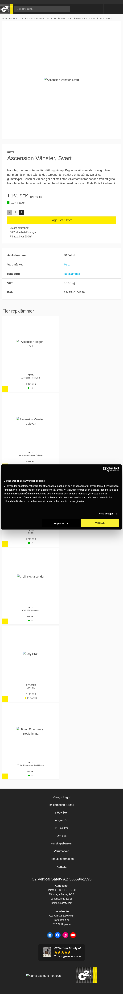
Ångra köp (61, 820)
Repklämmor (72, 273)
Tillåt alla (100, 523)
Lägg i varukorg (61, 220)
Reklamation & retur (61, 805)
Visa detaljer (106, 513)
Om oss (61, 835)
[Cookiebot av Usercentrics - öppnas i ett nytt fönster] (105, 469)
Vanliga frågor (61, 797)
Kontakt (61, 866)
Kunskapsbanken (61, 843)
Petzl (11, 152)
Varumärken (61, 851)
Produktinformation (61, 858)
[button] (9, 212)
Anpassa (59, 523)
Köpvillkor (61, 812)
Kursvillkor (61, 828)
